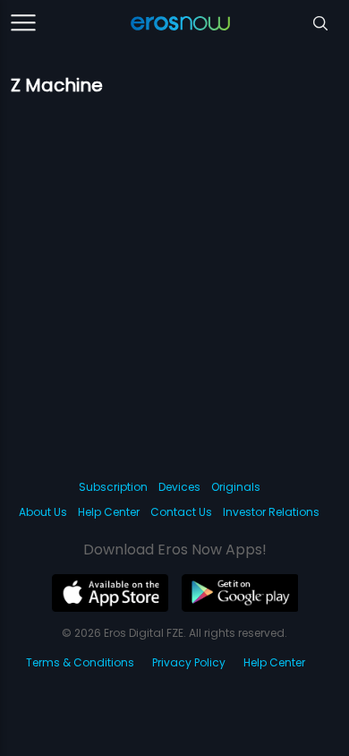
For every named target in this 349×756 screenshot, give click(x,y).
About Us (43, 512)
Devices (179, 486)
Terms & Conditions (80, 662)
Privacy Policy (189, 662)
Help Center (109, 512)
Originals (235, 486)
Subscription (113, 486)
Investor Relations (271, 512)
